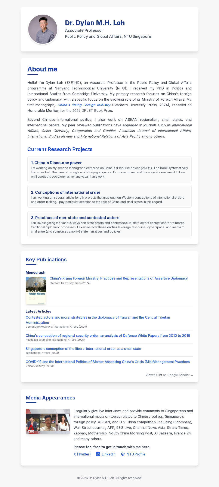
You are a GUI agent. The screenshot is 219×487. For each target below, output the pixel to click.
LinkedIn (108, 454)
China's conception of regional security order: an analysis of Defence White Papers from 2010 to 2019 (108, 335)
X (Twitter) (82, 454)
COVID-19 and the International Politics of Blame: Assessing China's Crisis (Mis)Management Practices (108, 362)
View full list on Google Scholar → (169, 375)
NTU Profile (136, 454)
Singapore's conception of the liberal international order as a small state (83, 348)
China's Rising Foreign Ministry (83, 105)
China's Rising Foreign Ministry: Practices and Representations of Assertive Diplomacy (119, 278)
